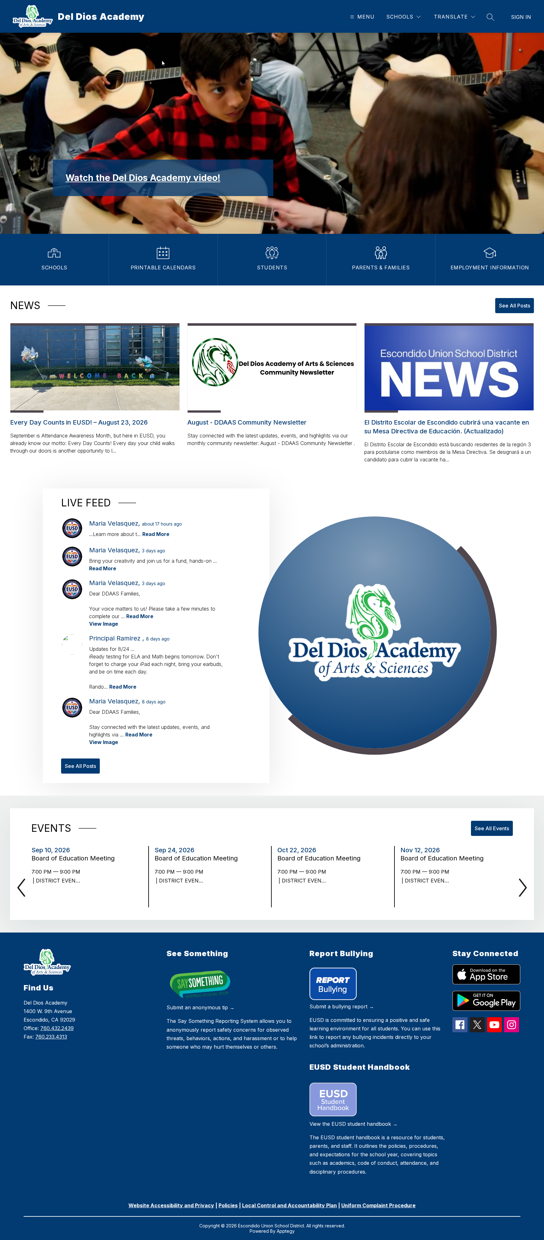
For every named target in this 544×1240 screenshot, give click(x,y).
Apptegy (286, 1231)
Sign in (521, 17)
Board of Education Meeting (74, 858)
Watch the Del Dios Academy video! (142, 177)
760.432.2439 (57, 1028)
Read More (155, 534)
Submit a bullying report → (341, 1006)
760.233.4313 (51, 1037)
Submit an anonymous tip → (201, 1007)
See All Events (492, 828)
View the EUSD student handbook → (353, 1124)
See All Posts (514, 305)
